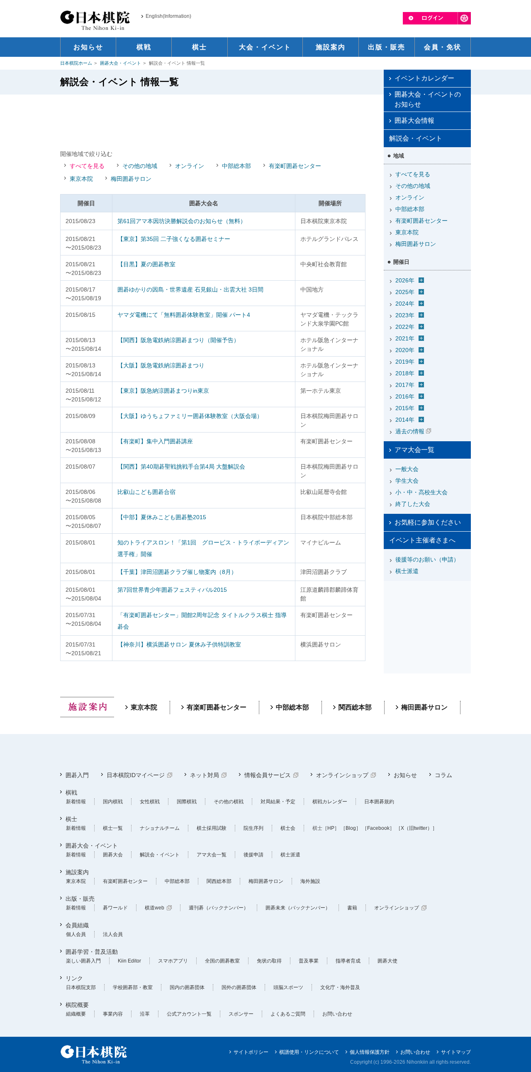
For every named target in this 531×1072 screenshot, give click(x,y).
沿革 (145, 1014)
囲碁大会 (113, 855)
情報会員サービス (267, 775)
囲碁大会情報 (414, 120)
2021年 (404, 338)
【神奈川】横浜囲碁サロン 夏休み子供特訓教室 (179, 644)
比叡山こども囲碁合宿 (146, 492)
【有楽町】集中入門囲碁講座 (155, 441)
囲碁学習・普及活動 (92, 951)
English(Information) (168, 16)
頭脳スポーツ (288, 987)
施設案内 (77, 872)
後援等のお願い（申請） (427, 559)
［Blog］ (351, 828)
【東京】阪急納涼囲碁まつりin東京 (163, 390)
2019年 (404, 361)
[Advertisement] (212, 121)
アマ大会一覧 (414, 449)
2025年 (404, 292)
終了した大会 (412, 504)
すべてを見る (87, 166)
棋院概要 (77, 1005)
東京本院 (81, 178)
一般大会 (407, 469)
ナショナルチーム (160, 828)
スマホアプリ (173, 961)
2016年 (404, 396)
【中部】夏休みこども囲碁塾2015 (161, 517)
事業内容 (113, 1014)
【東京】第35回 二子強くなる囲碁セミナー (173, 239)
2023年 (404, 315)
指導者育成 (348, 961)
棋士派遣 (407, 571)
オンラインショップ (342, 775)
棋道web (154, 908)
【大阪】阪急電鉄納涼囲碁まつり (161, 365)
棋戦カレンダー (329, 802)
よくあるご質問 (287, 1014)
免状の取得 (269, 961)
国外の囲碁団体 (239, 987)
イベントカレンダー (424, 78)
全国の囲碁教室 (222, 961)
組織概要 (76, 1014)
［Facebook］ (378, 828)
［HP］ (330, 828)
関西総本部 (355, 707)
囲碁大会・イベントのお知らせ (428, 99)
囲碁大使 (387, 961)
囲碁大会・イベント (120, 63)
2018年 (404, 373)
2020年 (404, 350)
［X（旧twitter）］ (416, 828)
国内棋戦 (113, 802)
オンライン (189, 166)
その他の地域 (139, 166)
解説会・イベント (160, 855)
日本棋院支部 (81, 987)
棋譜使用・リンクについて (309, 1052)
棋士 (71, 819)
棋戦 (71, 792)
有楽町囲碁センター (295, 166)
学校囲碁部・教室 (133, 987)
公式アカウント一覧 (189, 1014)
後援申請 (253, 855)
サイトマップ (456, 1052)
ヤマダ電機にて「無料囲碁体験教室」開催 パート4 (183, 314)
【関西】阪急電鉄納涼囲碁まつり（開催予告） (178, 340)
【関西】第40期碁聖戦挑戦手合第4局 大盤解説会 (181, 466)
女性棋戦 (150, 802)
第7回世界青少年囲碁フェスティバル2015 (172, 589)
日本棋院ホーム (76, 63)
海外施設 (310, 881)
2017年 (404, 385)
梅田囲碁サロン (131, 178)
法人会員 (113, 934)
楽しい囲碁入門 (83, 961)
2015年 (404, 408)
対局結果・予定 (278, 802)
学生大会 (407, 480)
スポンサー (241, 1014)
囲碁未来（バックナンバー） (298, 908)
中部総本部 (236, 166)
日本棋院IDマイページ (136, 775)
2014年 (404, 419)
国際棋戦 (187, 802)
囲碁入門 (77, 775)
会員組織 (77, 925)
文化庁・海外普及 (340, 987)
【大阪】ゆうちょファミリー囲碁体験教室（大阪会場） (190, 416)
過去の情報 (409, 431)
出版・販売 (80, 898)
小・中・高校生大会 (421, 492)
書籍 (352, 908)
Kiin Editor (129, 961)
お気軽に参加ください (428, 522)
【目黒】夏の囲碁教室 (146, 264)
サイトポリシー (251, 1052)
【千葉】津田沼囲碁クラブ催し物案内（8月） (177, 572)
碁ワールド (115, 908)
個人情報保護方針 (370, 1052)
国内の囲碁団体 (187, 987)
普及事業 (309, 961)
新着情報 (76, 802)
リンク (74, 978)
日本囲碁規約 (379, 802)
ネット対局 (204, 775)
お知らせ (405, 775)
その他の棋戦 (229, 802)
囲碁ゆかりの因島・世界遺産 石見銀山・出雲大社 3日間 (190, 289)
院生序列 (253, 828)
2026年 (404, 280)
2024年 (404, 303)
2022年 (404, 326)
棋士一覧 (113, 828)
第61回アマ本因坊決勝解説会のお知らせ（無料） (181, 221)
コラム (443, 775)
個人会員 (76, 934)
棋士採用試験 (212, 828)
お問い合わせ (337, 1014)
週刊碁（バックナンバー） (218, 908)
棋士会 (287, 828)
